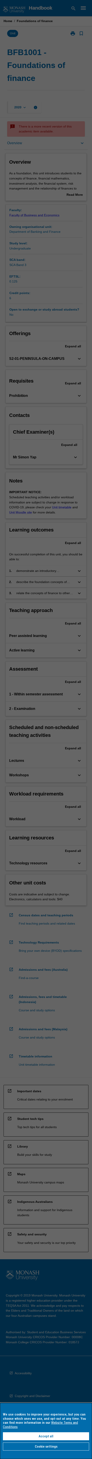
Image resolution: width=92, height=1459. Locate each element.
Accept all (46, 1436)
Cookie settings (46, 1447)
